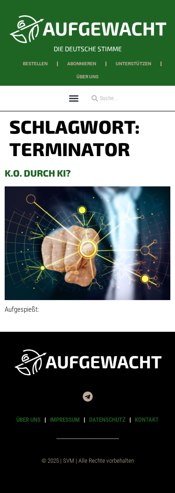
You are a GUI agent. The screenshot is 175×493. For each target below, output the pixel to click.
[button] (74, 98)
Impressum (65, 419)
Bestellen (35, 63)
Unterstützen (133, 63)
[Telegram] (88, 396)
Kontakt (147, 419)
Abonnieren (81, 63)
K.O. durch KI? (38, 172)
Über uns (87, 76)
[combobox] (117, 98)
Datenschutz (107, 419)
